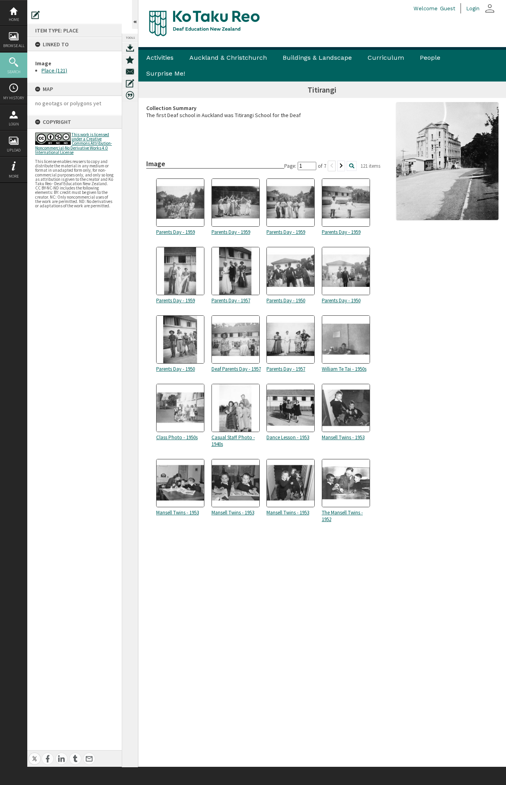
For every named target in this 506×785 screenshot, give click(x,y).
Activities (160, 57)
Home (14, 19)
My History (13, 97)
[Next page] (341, 166)
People (430, 57)
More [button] (14, 176)
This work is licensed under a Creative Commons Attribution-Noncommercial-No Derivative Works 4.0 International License (73, 143)
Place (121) (54, 70)
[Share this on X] (34, 754)
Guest (447, 8)
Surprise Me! (165, 73)
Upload (14, 150)
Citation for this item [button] (130, 95)
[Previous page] (332, 166)
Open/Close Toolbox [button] (135, 14)
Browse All (14, 45)
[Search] (352, 166)
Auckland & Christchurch (228, 57)
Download (130, 48)
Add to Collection (130, 60)
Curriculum (386, 57)
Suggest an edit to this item (35, 15)
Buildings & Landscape (317, 57)
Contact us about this (130, 72)
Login (14, 124)
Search (14, 71)
